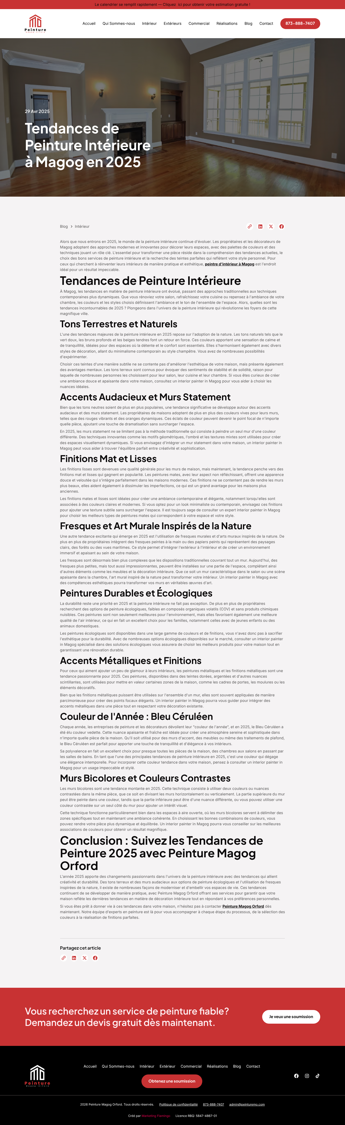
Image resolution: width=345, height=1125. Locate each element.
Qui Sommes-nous (119, 23)
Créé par (149, 1116)
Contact (266, 23)
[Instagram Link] (307, 1075)
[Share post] (249, 226)
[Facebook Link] (296, 1075)
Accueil (89, 23)
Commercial (198, 23)
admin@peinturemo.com (247, 1104)
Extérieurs (172, 23)
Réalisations (226, 23)
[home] (35, 23)
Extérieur (167, 1066)
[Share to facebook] (281, 226)
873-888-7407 (300, 23)
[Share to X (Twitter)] (271, 226)
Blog (248, 23)
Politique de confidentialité (178, 1104)
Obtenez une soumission (172, 1081)
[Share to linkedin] (260, 226)
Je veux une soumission (291, 1016)
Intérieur (149, 23)
